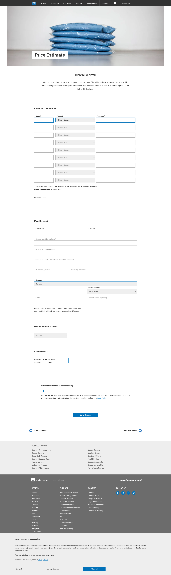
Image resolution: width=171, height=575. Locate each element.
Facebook (117, 492)
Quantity (39, 116)
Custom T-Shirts (94, 456)
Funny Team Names (96, 468)
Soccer (34, 493)
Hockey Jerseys (38, 462)
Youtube (123, 492)
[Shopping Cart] (115, 3)
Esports (35, 511)
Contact (105, 3)
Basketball (36, 499)
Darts (34, 520)
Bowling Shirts (94, 453)
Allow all (94, 569)
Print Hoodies (93, 459)
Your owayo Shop (66, 529)
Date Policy (101, 398)
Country (39, 280)
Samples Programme (68, 496)
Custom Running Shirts (41, 459)
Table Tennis (36, 532)
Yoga (34, 514)
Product (60, 116)
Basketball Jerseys (39, 456)
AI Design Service (40, 430)
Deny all (19, 569)
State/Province (94, 288)
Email (38, 298)
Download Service (130, 430)
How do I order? (66, 514)
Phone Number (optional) (97, 298)
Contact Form (93, 496)
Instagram (128, 492)
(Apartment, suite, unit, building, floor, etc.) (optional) (55, 259)
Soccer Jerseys (38, 453)
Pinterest (133, 492)
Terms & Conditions (96, 505)
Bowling (35, 523)
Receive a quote (66, 499)
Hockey (35, 502)
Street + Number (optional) (45, 249)
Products (55, 3)
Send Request (85, 415)
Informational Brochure (69, 493)
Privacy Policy (93, 508)
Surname (91, 229)
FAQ (61, 517)
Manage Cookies (53, 569)
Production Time (66, 523)
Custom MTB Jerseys (40, 468)
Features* (101, 116)
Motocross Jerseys (39, 465)
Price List (63, 526)
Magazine (126, 3)
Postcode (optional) (43, 270)
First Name (40, 229)
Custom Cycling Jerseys (41, 450)
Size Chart (64, 520)
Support (79, 3)
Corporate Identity (95, 465)
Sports (43, 3)
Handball (35, 496)
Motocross (36, 517)
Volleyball (35, 529)
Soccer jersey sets (95, 462)
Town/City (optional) (78, 270)
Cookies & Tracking (95, 511)
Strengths (67, 3)
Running (35, 508)
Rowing (35, 526)
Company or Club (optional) (46, 239)
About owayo (92, 3)
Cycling (35, 505)
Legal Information (95, 502)
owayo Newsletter (95, 499)
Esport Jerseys (94, 450)
